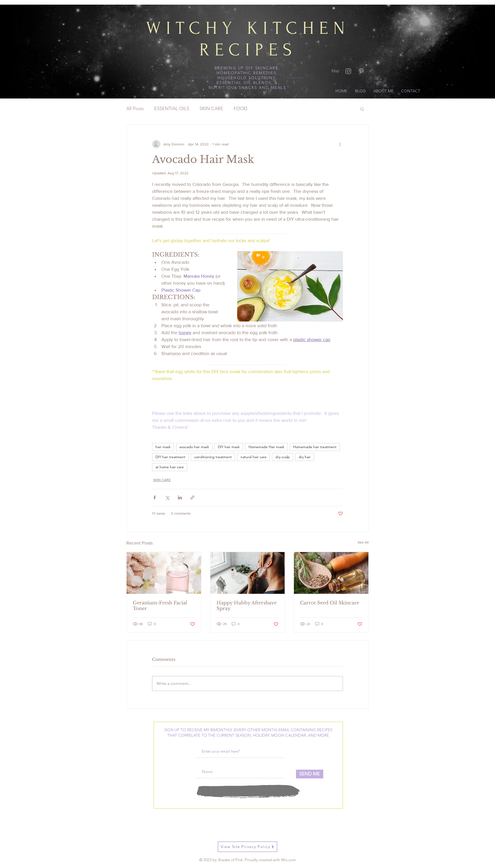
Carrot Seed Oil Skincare (329, 603)
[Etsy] (335, 71)
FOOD (240, 108)
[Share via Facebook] (154, 497)
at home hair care (169, 467)
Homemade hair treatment (314, 447)
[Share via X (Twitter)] (167, 497)
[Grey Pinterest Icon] (361, 71)
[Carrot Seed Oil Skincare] (331, 573)
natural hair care (254, 457)
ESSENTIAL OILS (171, 108)
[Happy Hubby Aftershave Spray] (247, 573)
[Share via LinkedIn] (179, 497)
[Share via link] (192, 497)
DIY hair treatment (170, 457)
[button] (362, 109)
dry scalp (282, 457)
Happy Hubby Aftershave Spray (247, 605)
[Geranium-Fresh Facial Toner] (164, 573)
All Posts (135, 108)
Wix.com (288, 859)
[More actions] (340, 144)
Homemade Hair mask (266, 447)
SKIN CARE (211, 108)
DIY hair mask (229, 447)
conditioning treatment (213, 457)
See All (363, 542)
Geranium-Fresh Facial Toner (160, 605)
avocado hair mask (194, 447)
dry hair (305, 457)
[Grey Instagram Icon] (348, 71)
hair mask (163, 447)
